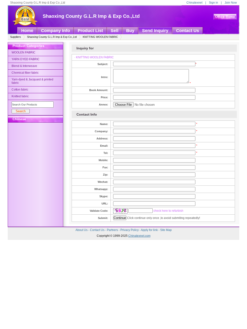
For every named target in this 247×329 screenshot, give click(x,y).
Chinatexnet (194, 2)
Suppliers (15, 36)
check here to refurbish (168, 210)
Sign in (213, 2)
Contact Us (97, 230)
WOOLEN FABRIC (23, 52)
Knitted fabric (20, 96)
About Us (81, 230)
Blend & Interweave (24, 66)
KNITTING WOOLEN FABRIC (100, 36)
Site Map (166, 230)
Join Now (231, 2)
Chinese (19, 119)
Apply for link (149, 230)
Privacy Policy (129, 230)
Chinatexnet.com (139, 235)
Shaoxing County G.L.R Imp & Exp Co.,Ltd (91, 16)
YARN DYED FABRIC (26, 59)
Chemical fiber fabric (25, 72)
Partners (113, 230)
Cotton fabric (20, 89)
